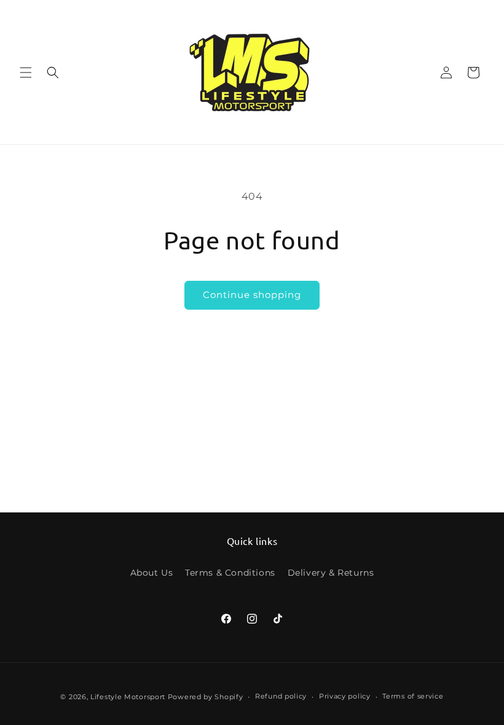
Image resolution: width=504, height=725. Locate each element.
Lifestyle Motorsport (127, 696)
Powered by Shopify (205, 696)
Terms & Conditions (230, 572)
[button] (25, 72)
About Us (151, 572)
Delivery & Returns (331, 572)
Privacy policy (345, 696)
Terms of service (412, 696)
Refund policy (281, 696)
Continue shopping (252, 294)
